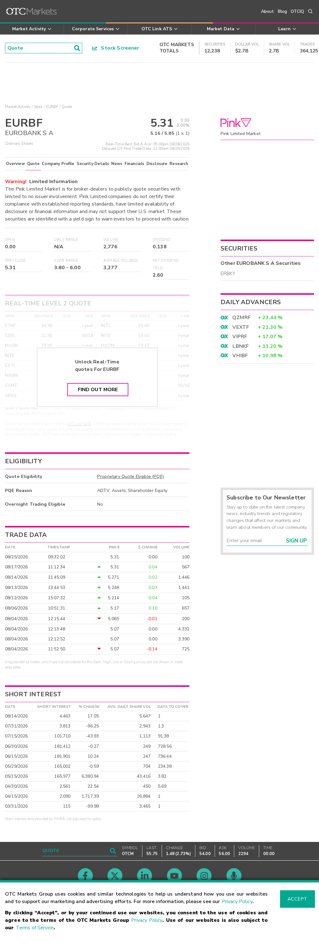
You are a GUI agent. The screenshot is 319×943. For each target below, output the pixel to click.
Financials (134, 164)
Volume (110, 239)
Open (10, 239)
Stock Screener (118, 48)
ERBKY (228, 273)
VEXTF (240, 327)
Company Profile (58, 164)
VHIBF (240, 355)
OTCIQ (297, 11)
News (117, 164)
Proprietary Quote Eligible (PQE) (130, 476)
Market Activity (18, 106)
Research (178, 164)
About (267, 11)
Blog (282, 11)
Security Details (93, 164)
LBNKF (240, 346)
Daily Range (66, 239)
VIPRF (239, 336)
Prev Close (15, 260)
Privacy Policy (237, 901)
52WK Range (66, 260)
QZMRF (241, 317)
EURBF (52, 106)
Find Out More (98, 389)
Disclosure (157, 164)
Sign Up (296, 540)
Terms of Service (35, 927)
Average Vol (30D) (120, 260)
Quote (33, 164)
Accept (297, 899)
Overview (15, 164)
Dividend (161, 239)
